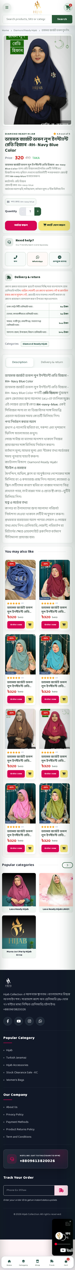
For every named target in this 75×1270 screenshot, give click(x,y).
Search (62, 19)
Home (5, 30)
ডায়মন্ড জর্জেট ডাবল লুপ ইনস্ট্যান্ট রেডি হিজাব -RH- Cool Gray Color (19, 684)
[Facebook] (7, 1021)
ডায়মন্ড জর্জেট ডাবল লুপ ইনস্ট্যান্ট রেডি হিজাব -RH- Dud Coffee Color (19, 759)
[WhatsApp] (40, 1021)
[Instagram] (29, 1021)
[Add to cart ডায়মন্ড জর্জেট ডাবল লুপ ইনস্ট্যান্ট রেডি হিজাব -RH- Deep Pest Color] (64, 699)
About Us (12, 1107)
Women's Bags (15, 1080)
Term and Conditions (18, 1137)
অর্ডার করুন (21, 225)
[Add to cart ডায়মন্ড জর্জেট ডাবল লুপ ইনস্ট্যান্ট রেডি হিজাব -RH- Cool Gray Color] (30, 699)
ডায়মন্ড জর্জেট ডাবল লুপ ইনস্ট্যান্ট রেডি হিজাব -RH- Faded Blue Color (19, 610)
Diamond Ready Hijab (25, 30)
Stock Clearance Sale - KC (22, 1072)
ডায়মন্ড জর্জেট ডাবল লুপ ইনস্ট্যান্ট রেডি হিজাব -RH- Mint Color (54, 833)
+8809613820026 (37, 1161)
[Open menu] (6, 7)
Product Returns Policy (20, 1129)
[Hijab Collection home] (37, 7)
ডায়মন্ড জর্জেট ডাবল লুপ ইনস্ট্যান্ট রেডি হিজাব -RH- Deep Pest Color (54, 684)
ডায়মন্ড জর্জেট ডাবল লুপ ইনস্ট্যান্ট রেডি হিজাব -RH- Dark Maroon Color (54, 610)
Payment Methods (17, 1122)
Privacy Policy (15, 1114)
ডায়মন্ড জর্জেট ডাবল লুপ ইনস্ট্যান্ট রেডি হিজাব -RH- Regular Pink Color (19, 833)
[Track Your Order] (61, 1190)
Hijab (9, 1050)
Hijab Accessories (17, 1065)
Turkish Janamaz (16, 1057)
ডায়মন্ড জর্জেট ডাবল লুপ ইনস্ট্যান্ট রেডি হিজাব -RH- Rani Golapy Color (54, 759)
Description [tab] (19, 362)
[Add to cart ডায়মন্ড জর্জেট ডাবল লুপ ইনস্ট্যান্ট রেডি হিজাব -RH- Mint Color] (64, 848)
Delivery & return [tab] (52, 362)
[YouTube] (18, 1021)
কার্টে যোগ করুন (55, 225)
